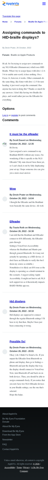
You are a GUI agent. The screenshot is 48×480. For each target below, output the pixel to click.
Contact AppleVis (10, 449)
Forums (18, 22)
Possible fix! (17, 341)
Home (5, 22)
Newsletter (7, 439)
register (14, 115)
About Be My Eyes (11, 426)
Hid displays (17, 301)
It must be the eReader (24, 134)
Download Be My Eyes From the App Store (13, 433)
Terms (19, 467)
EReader (15, 221)
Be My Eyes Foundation (13, 419)
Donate (5, 422)
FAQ (4, 444)
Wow (13, 188)
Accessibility (9, 467)
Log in (5, 115)
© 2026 (36, 463)
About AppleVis (9, 414)
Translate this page (11, 16)
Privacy (26, 467)
